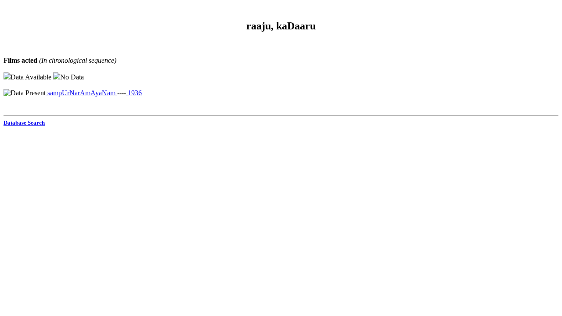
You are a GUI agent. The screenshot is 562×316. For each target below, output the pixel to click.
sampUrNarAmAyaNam (81, 93)
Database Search (24, 122)
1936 (134, 93)
